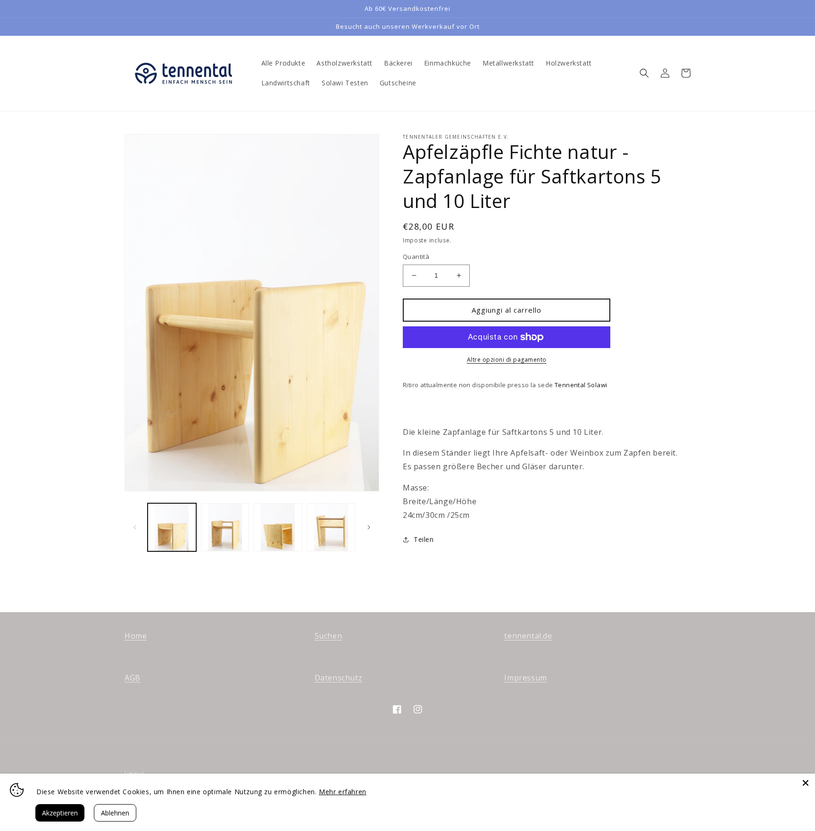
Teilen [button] (424, 539)
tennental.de (528, 636)
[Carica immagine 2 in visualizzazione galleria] (225, 527)
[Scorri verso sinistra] (135, 527)
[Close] (805, 783)
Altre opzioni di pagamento (507, 360)
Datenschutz (339, 678)
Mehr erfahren (342, 791)
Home (136, 636)
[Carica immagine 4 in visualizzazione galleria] (331, 527)
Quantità (416, 256)
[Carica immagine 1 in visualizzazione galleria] (172, 527)
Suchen (328, 636)
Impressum (525, 678)
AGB (133, 678)
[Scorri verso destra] (368, 527)
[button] (644, 73)
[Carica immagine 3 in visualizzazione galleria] (278, 527)
